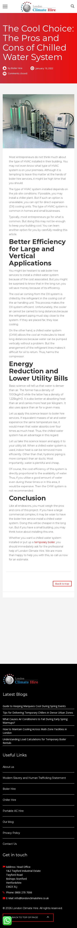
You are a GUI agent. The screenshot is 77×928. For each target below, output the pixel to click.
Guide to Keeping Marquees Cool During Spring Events (34, 706)
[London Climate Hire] (38, 6)
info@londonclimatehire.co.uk (32, 898)
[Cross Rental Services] (38, 679)
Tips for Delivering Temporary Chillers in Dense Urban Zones (38, 712)
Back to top (62, 583)
